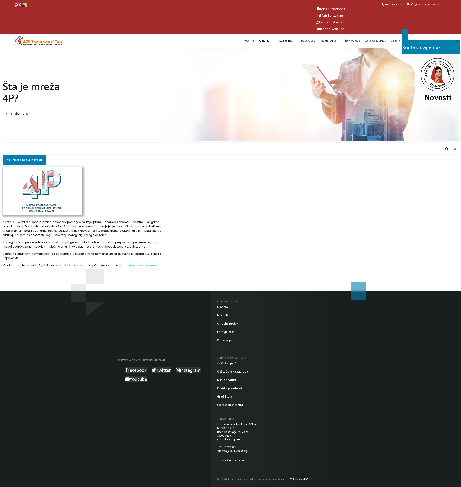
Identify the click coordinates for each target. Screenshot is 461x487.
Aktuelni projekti (228, 323)
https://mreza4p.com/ (140, 265)
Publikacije (308, 40)
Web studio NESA (299, 479)
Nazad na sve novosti (27, 160)
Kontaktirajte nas (423, 46)
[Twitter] (455, 148)
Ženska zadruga (375, 40)
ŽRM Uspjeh (352, 40)
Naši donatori (226, 380)
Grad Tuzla (224, 396)
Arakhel (396, 40)
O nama (222, 307)
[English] (18, 5)
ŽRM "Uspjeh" (226, 363)
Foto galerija (225, 332)
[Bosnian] (24, 5)
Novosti (222, 315)
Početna (248, 40)
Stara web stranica (230, 405)
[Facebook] (447, 148)
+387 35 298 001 (395, 4)
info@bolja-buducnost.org (425, 4)
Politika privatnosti (230, 388)
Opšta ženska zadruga (232, 371)
